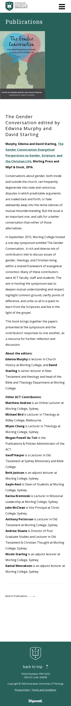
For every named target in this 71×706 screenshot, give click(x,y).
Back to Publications (16, 596)
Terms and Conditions (44, 689)
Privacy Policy (22, 689)
